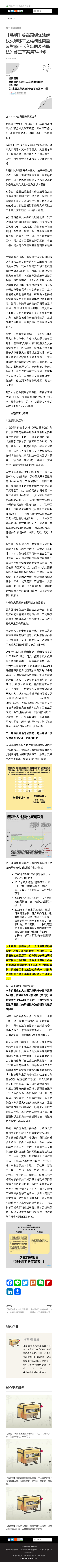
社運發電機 (16, 28)
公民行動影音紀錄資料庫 (29, 1546)
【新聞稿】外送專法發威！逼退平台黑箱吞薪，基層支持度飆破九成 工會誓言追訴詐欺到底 (29, 1527)
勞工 (8, 28)
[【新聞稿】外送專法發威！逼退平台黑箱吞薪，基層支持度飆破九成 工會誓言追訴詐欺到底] (29, 1503)
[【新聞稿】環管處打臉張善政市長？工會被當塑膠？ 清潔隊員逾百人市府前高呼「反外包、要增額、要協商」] (29, 1456)
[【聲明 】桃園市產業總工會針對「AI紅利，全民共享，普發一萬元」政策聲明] (29, 1411)
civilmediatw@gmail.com (29, 1558)
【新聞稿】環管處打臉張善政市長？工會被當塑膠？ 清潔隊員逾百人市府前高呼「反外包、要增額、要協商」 (29, 1481)
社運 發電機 (31, 1340)
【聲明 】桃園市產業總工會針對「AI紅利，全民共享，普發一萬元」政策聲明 (28, 1435)
